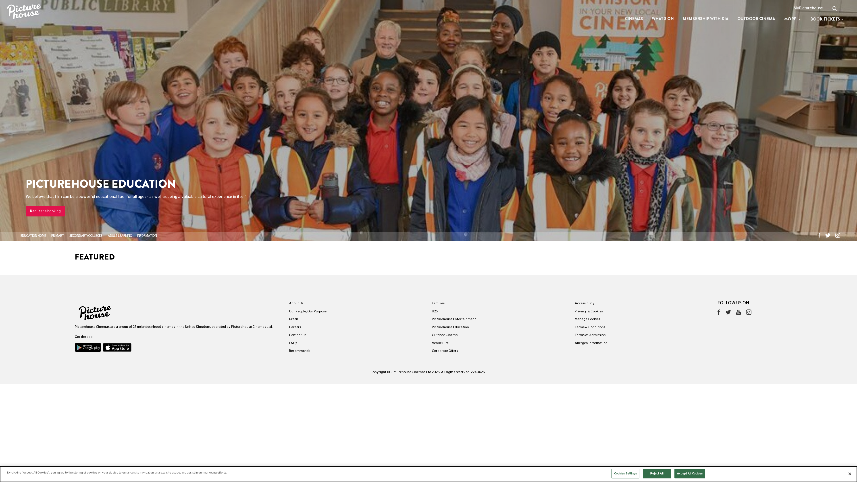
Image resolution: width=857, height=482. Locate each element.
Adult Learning (120, 235)
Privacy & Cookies (589, 311)
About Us (296, 303)
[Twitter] (728, 313)
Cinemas (634, 19)
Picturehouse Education (450, 327)
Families (438, 303)
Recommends (299, 351)
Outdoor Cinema (756, 19)
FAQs (293, 343)
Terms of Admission (590, 335)
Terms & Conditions (590, 327)
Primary (57, 235)
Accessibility (585, 303)
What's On (663, 19)
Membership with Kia (705, 19)
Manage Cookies (587, 319)
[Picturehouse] (71, 12)
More (790, 19)
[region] (428, 474)
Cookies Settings (625, 473)
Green (293, 319)
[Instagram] (748, 313)
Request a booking (45, 211)
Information (147, 235)
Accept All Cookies (690, 473)
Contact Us (297, 335)
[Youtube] (738, 313)
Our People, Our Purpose (308, 311)
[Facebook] (719, 313)
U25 (435, 311)
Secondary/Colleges (85, 235)
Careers (295, 327)
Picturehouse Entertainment (454, 319)
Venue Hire (440, 343)
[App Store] (117, 349)
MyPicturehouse (808, 8)
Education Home (33, 235)
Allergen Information (591, 343)
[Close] (850, 474)
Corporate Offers (445, 351)
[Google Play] (88, 349)
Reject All (656, 473)
